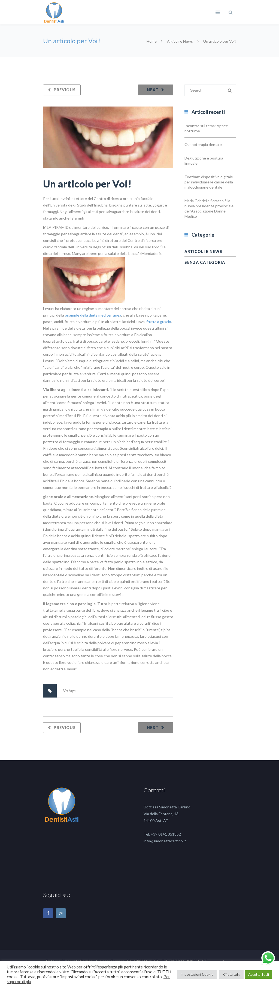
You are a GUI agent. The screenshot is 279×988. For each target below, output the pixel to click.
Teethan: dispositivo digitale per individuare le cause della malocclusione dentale (208, 181)
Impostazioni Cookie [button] (196, 974)
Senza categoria (204, 262)
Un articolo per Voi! (87, 184)
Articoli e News (180, 41)
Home (152, 41)
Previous (65, 89)
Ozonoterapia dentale (203, 144)
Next (153, 89)
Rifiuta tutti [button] (231, 974)
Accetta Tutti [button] (258, 974)
